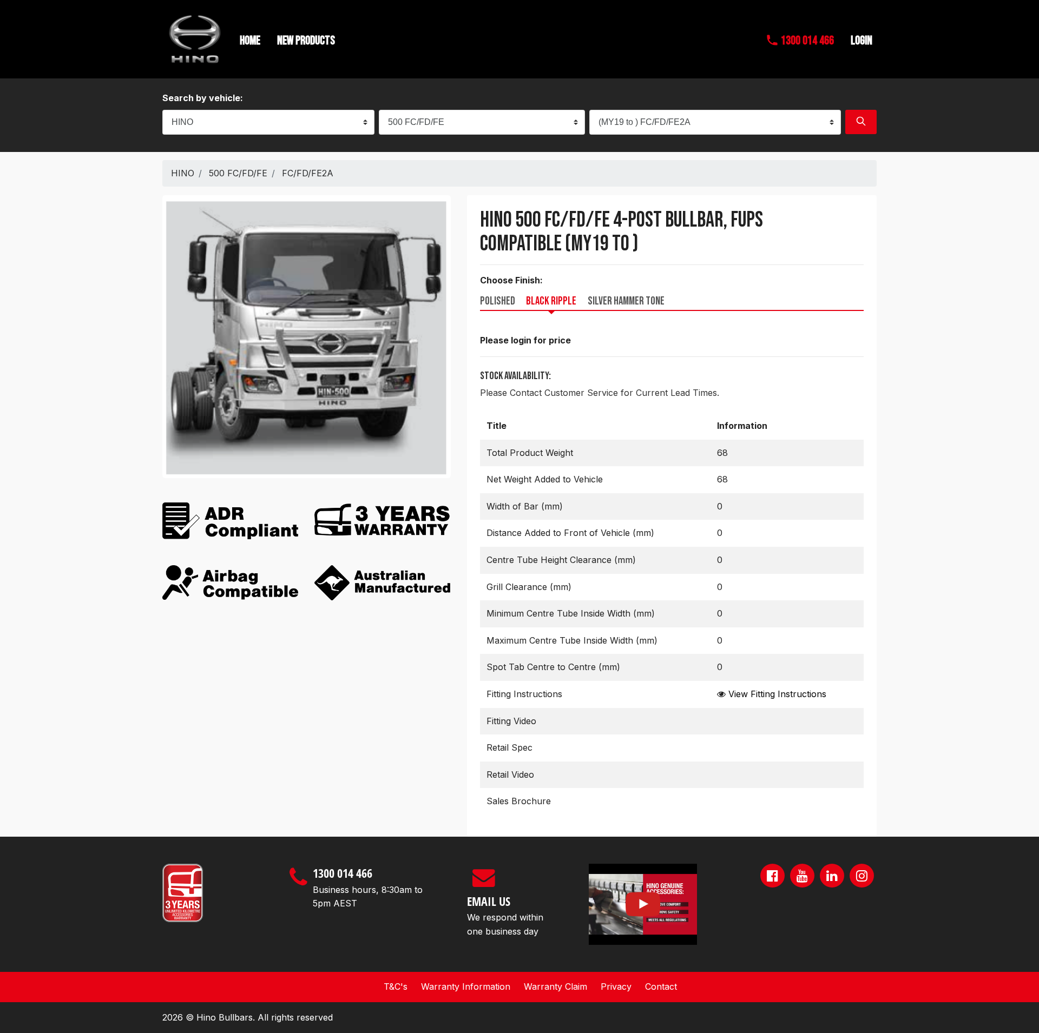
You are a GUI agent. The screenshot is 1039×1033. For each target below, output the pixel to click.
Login (861, 41)
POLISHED (497, 301)
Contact (661, 986)
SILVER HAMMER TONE (626, 301)
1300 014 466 (806, 41)
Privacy (616, 986)
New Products (306, 41)
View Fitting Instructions (777, 693)
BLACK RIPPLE (551, 301)
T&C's (395, 986)
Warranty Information (465, 986)
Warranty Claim (555, 986)
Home (250, 41)
